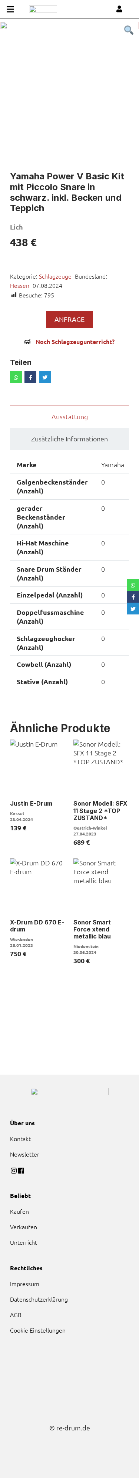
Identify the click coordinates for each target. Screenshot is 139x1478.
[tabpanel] (69, 91)
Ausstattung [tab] (70, 416)
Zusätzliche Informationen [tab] (69, 438)
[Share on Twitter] (45, 377)
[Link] (43, 9)
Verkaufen (23, 1227)
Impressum (24, 1283)
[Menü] (10, 9)
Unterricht (23, 1242)
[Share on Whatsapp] (16, 377)
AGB (15, 1314)
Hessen (19, 285)
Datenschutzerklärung (39, 1299)
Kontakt (20, 1138)
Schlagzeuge (55, 276)
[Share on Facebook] (30, 377)
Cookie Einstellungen (38, 1330)
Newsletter (24, 1154)
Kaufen (19, 1211)
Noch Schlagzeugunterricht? (75, 341)
